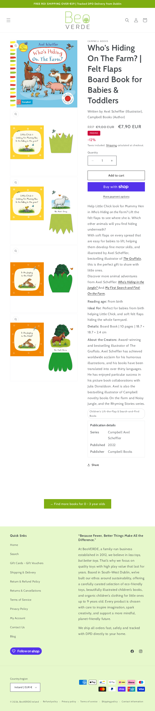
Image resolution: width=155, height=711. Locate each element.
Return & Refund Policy (25, 581)
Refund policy (50, 701)
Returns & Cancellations (25, 590)
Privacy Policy (19, 609)
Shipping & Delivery (23, 572)
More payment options (116, 196)
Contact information (132, 701)
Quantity (93, 152)
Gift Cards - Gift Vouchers (27, 563)
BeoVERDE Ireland (29, 701)
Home (14, 545)
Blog (13, 636)
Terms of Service (20, 600)
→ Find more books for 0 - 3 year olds (77, 504)
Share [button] (95, 465)
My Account (17, 618)
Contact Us (17, 627)
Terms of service (89, 701)
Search (14, 554)
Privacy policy (69, 701)
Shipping (111, 145)
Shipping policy (110, 701)
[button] (8, 20)
